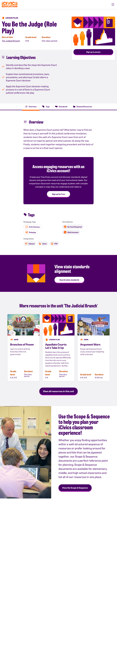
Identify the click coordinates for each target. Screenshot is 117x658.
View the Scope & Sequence (75, 487)
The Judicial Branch (11, 40)
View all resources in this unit (58, 391)
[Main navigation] (113, 4)
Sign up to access (93, 52)
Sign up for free (58, 194)
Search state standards (69, 280)
